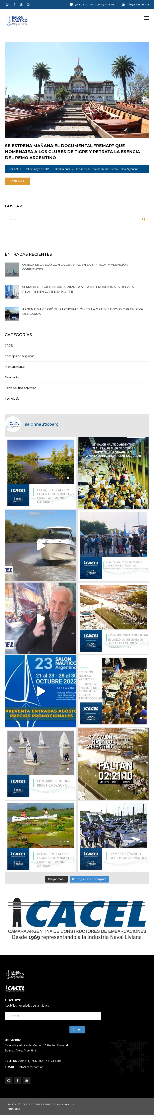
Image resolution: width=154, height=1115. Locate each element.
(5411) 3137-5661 (85, 4)
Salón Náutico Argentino (20, 388)
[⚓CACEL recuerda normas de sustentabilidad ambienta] (40, 473)
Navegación (12, 377)
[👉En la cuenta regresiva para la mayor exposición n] (113, 691)
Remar (105, 169)
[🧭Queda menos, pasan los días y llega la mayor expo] (113, 473)
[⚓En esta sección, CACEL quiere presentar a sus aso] (40, 545)
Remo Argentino (128, 169)
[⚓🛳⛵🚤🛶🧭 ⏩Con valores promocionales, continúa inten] (113, 545)
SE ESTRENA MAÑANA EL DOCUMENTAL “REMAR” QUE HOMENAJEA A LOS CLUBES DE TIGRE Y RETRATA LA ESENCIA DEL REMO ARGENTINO (72, 151)
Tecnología (12, 398)
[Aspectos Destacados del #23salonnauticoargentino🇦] (113, 836)
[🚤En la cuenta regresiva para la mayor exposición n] (40, 691)
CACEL (17, 169)
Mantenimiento (15, 367)
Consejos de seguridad (19, 356)
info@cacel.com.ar (138, 4)
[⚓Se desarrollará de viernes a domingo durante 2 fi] (113, 764)
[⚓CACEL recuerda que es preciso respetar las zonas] (40, 764)
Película (95, 169)
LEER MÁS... (18, 181)
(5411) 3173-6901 (107, 4)
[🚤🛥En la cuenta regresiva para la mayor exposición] (113, 618)
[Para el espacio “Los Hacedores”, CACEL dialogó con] (40, 618)
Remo (114, 169)
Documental (82, 169)
